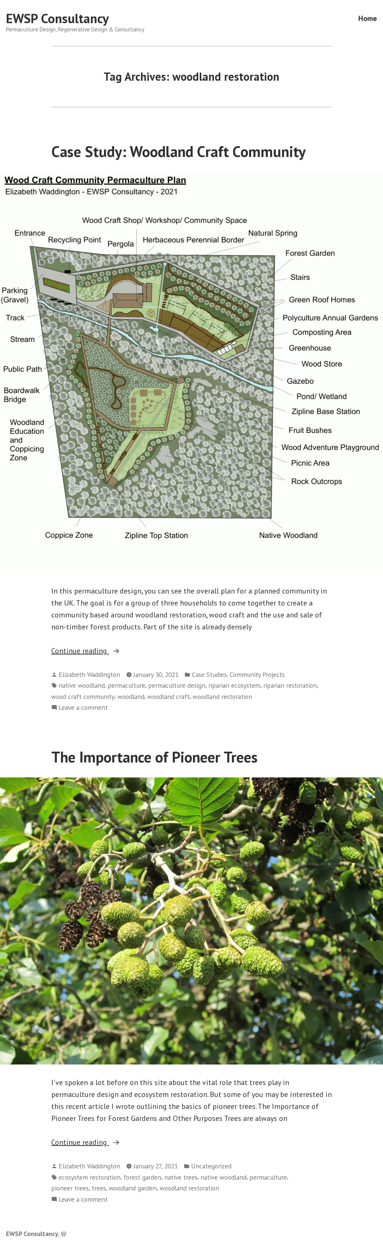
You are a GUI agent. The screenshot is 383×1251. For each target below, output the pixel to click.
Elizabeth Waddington (89, 674)
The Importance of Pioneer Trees (154, 757)
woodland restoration (222, 696)
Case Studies (209, 674)
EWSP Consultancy (57, 18)
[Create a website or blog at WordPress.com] (63, 1233)
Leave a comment (83, 708)
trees (99, 1188)
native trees (180, 1177)
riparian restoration (290, 685)
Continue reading (99, 651)
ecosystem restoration (89, 1177)
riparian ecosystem (234, 685)
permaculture (126, 685)
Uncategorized (211, 1166)
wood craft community (82, 696)
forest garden (142, 1177)
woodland (130, 696)
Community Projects (257, 674)
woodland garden (133, 1188)
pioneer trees (70, 1188)
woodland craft (168, 696)
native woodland (82, 685)
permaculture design (176, 685)
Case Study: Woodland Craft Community (178, 151)
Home (367, 18)
